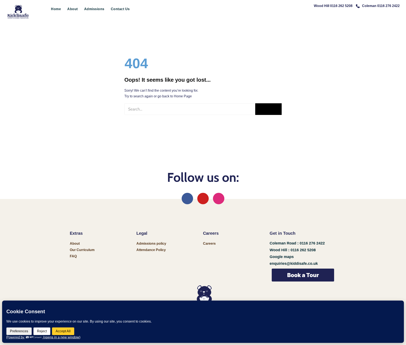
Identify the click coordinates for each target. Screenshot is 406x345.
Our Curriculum (82, 250)
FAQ (73, 256)
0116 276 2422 (312, 243)
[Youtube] (203, 198)
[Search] (268, 109)
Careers (209, 243)
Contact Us (120, 9)
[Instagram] (218, 198)
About (72, 9)
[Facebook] (187, 198)
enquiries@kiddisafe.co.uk (294, 263)
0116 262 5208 (303, 250)
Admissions (94, 9)
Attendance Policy (151, 250)
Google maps (282, 257)
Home (56, 9)
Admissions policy (151, 243)
